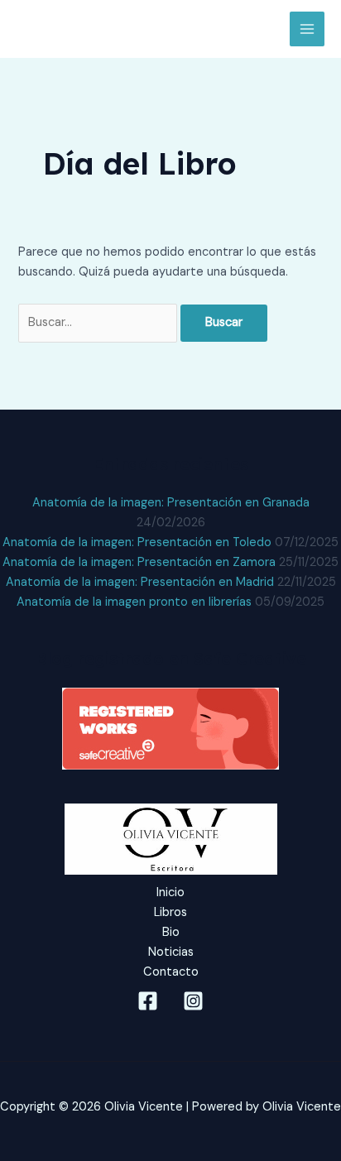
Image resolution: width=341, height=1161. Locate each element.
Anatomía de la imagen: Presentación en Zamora (139, 562)
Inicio (170, 892)
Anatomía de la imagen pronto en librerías (134, 602)
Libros (170, 912)
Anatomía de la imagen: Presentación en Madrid (140, 582)
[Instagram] (193, 1001)
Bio (171, 932)
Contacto (171, 972)
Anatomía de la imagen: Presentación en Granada (171, 503)
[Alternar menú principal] (307, 29)
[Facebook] (147, 1001)
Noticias (171, 952)
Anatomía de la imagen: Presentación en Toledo (136, 542)
